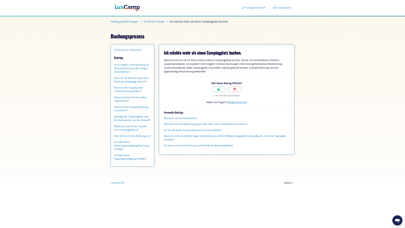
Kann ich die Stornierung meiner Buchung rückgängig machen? (131, 79)
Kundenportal (283, 7)
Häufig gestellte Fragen (124, 21)
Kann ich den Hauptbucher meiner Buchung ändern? (128, 89)
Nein (235, 89)
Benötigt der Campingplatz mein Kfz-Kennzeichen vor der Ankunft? (132, 118)
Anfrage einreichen (255, 7)
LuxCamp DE (118, 182)
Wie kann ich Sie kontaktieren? (180, 118)
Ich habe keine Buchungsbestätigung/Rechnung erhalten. (131, 145)
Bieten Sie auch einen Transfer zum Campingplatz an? (130, 128)
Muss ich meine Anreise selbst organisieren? (130, 99)
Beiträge (118, 58)
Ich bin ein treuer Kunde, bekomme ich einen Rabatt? (192, 130)
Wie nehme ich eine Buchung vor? (132, 135)
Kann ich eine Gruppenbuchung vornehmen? (131, 108)
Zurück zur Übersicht (129, 50)
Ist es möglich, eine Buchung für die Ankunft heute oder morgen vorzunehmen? (131, 68)
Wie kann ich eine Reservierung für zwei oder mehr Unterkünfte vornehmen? (205, 124)
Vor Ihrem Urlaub (153, 21)
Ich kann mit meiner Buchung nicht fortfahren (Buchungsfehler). (198, 145)
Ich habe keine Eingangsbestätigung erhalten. (130, 157)
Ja (218, 89)
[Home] (126, 8)
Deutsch (288, 183)
